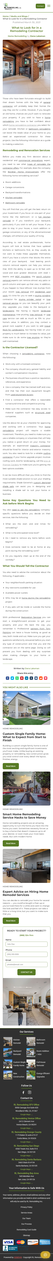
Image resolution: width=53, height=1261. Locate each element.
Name (8, 940)
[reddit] (41, 678)
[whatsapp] (17, 678)
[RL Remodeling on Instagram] (30, 1092)
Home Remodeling (17, 36)
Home (6, 16)
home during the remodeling (36, 598)
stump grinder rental (30, 299)
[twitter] (13, 678)
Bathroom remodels (15, 203)
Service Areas (26, 1213)
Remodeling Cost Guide (26, 1230)
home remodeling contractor (23, 125)
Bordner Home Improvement (23, 172)
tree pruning (33, 337)
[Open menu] (48, 6)
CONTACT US (26, 972)
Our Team (26, 1218)
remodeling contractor (33, 353)
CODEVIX (18, 1257)
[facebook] (8, 678)
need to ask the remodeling (26, 510)
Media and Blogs (19, 16)
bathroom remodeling (39, 129)
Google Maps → (26, 1114)
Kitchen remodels (13, 197)
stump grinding (42, 295)
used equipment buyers (22, 394)
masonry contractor (40, 445)
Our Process (26, 1224)
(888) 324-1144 (26, 935)
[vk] (36, 678)
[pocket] (45, 678)
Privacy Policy (26, 1207)
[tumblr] (32, 678)
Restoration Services (31, 617)
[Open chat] (45, 1254)
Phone (9, 950)
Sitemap (26, 1235)
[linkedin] (27, 678)
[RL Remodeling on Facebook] (23, 1092)
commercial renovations (31, 160)
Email (8, 960)
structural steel (42, 412)
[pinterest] (22, 678)
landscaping (8, 311)
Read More (12, 766)
